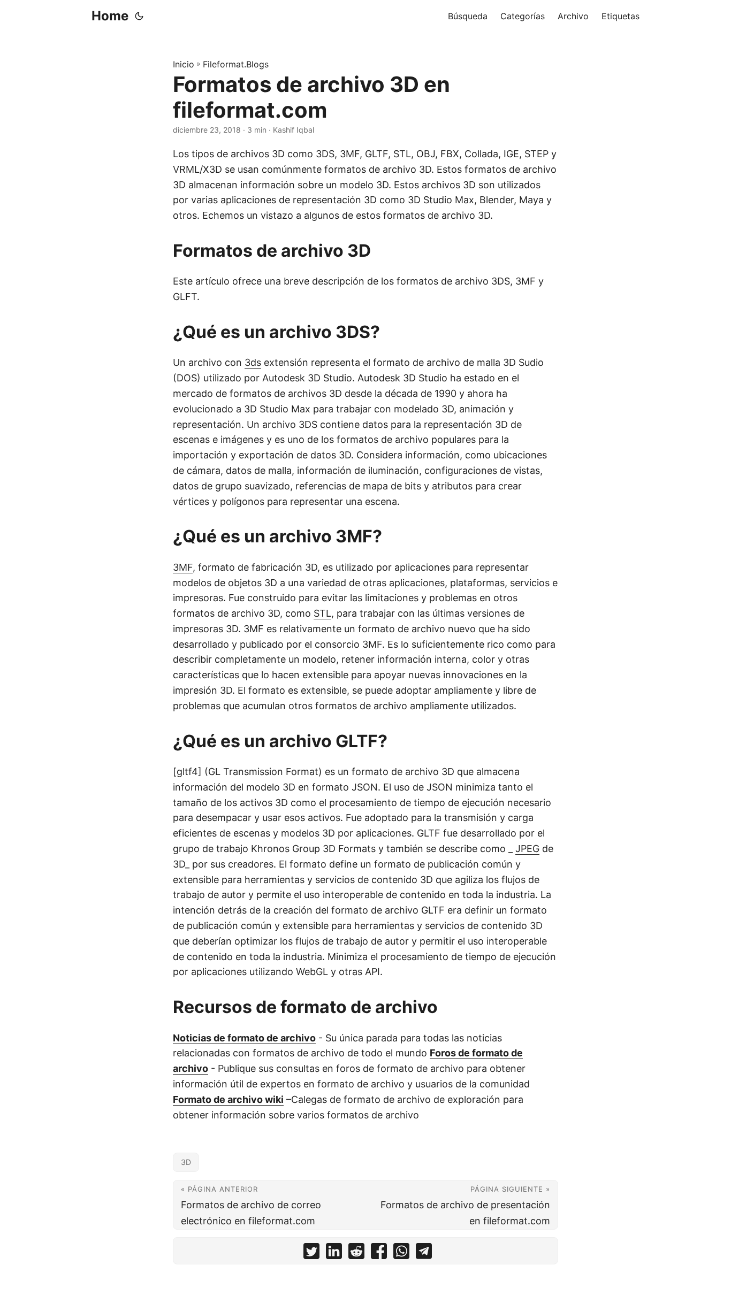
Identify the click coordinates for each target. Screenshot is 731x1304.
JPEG (527, 848)
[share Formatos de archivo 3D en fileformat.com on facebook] (379, 1253)
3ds (253, 362)
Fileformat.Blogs (236, 64)
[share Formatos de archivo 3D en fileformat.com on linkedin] (334, 1253)
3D (186, 1162)
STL (322, 613)
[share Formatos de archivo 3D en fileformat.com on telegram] (424, 1253)
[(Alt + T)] (139, 16)
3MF (183, 567)
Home (110, 16)
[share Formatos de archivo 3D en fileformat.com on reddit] (356, 1253)
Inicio (183, 64)
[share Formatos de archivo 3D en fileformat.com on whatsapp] (401, 1253)
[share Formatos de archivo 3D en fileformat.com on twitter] (311, 1253)
